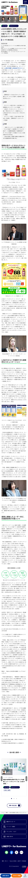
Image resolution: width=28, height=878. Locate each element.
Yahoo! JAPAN (13, 861)
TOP (25, 866)
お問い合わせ (5, 876)
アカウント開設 (16, 876)
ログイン (25, 876)
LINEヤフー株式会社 (21, 861)
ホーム (3, 812)
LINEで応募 (8, 68)
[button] (26, 778)
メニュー (25, 3)
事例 (7, 812)
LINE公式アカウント (17, 68)
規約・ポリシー (5, 861)
